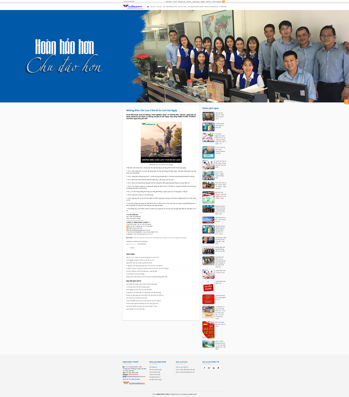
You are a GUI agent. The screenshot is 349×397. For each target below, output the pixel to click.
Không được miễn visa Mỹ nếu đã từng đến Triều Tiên (220, 240)
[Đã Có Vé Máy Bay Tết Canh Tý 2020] (208, 330)
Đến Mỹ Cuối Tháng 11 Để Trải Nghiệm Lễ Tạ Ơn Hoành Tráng (220, 195)
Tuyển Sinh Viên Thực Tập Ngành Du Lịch (220, 297)
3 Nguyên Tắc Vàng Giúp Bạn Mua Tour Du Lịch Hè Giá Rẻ (144, 265)
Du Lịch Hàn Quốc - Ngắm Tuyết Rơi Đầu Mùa (219, 175)
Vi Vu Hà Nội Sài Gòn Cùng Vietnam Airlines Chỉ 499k (220, 150)
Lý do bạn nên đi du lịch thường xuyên (138, 287)
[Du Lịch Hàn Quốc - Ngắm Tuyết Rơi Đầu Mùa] (208, 175)
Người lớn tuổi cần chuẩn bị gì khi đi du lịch (139, 263)
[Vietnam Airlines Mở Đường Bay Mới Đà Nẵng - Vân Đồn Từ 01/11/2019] (208, 229)
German (208, 1)
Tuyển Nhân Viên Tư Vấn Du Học (220, 271)
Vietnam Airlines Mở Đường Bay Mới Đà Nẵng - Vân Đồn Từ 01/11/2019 (220, 230)
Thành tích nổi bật (154, 374)
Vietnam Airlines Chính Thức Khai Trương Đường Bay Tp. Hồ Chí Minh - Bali (220, 210)
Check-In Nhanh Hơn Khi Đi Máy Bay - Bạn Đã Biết (141, 271)
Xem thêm (130, 254)
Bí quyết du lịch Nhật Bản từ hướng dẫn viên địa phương (143, 292)
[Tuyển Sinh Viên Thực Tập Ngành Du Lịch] (208, 299)
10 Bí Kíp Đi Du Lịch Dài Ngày (135, 274)
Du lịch (153, 6)
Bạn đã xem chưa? (133, 281)
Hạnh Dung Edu (216, 1)
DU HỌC (159, 6)
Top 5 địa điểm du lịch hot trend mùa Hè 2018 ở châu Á (143, 301)
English (203, 1)
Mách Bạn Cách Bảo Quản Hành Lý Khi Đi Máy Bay (141, 284)
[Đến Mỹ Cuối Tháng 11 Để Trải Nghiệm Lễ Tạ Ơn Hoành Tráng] (208, 197)
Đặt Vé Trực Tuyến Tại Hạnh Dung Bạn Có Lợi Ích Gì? (142, 257)
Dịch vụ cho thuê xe (182, 367)
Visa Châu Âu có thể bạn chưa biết (136, 298)
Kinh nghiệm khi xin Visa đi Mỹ (135, 309)
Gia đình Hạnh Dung (155, 379)
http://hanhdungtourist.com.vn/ (143, 234)
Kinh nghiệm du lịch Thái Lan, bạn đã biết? (139, 289)
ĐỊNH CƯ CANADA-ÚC (211, 6)
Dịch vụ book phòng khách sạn (185, 372)
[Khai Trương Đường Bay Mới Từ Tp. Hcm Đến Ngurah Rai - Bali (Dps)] (208, 344)
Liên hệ (189, 1)
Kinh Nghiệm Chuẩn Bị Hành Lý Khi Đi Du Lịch (140, 260)
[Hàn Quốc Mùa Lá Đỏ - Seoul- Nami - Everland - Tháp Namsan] (208, 185)
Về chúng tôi (153, 367)
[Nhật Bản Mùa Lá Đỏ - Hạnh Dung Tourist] (208, 220)
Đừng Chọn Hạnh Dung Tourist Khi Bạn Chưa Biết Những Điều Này (146, 277)
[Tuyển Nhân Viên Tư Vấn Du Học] (208, 274)
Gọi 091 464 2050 (129, 1)
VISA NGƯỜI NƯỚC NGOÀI (195, 6)
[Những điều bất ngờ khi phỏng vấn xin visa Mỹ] (208, 250)
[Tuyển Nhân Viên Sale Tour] (208, 286)
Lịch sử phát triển (154, 372)
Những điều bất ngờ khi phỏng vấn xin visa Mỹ (220, 249)
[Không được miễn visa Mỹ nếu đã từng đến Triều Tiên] (208, 240)
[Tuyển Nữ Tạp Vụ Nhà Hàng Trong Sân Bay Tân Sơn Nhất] (208, 164)
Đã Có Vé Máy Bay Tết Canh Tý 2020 (220, 324)
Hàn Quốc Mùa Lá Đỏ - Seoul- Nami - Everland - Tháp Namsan (220, 185)
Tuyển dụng (195, 1)
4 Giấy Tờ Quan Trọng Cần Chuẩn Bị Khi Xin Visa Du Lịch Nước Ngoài (147, 268)
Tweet (132, 248)
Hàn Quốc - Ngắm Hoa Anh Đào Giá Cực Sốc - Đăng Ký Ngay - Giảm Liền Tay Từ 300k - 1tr (220, 139)
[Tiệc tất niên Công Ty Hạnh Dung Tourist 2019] (208, 116)
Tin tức (175, 1)
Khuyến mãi (181, 1)
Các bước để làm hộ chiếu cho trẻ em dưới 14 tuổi (141, 306)
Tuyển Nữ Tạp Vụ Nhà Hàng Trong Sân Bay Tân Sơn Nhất (220, 164)
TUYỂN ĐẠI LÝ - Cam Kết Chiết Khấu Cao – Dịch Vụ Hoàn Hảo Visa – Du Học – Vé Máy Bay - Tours (220, 312)
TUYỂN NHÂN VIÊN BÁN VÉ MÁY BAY (219, 125)
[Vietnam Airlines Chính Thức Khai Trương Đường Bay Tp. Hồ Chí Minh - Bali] (208, 208)
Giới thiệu (169, 1)
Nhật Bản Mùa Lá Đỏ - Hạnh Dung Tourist (220, 219)
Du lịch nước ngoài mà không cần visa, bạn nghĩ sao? (142, 303)
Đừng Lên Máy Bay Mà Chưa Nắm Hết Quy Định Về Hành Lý (144, 295)
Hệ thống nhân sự (154, 377)
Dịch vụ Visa (182, 6)
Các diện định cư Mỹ (170, 6)
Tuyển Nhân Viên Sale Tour (220, 282)
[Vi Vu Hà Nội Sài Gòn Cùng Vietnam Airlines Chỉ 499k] (208, 152)
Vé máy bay (223, 6)
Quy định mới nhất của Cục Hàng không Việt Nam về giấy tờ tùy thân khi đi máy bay (220, 262)
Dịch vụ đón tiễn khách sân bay (185, 369)
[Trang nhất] (148, 6)
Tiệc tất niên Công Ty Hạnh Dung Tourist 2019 (219, 116)
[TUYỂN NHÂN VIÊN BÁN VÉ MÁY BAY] (208, 127)
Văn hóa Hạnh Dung (155, 369)
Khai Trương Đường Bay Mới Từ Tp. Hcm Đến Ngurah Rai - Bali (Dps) (220, 345)
